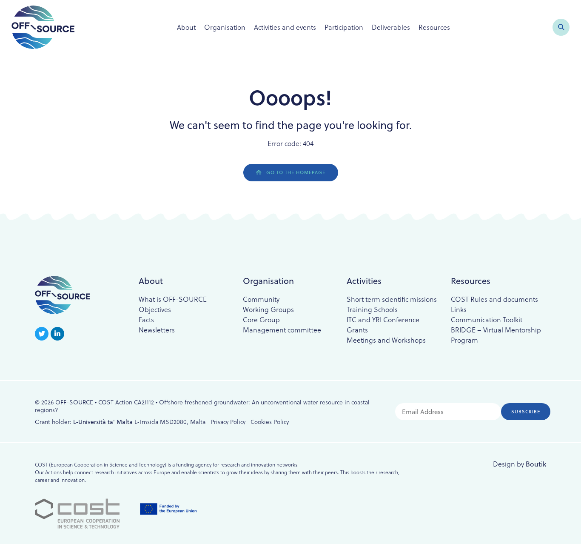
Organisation (224, 27)
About (186, 27)
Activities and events (285, 27)
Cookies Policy (270, 421)
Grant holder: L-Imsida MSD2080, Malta (120, 421)
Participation (344, 27)
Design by (519, 464)
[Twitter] (41, 334)
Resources (434, 27)
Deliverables (391, 27)
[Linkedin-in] (57, 334)
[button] (561, 27)
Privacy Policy (228, 421)
